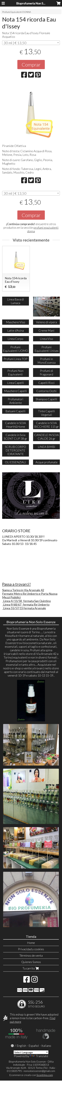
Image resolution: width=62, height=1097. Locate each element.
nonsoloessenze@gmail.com (39, 1070)
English (21, 1045)
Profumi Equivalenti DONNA (16, 12)
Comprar (31, 64)
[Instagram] (34, 981)
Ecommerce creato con (31, 1074)
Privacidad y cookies (31, 949)
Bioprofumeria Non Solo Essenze (37, 3)
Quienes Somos (31, 962)
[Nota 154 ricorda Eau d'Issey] (31, 112)
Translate (42, 1056)
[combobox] (31, 42)
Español (34, 1045)
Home (31, 942)
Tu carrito (28, 968)
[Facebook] (26, 981)
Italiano (46, 1045)
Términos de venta (31, 955)
